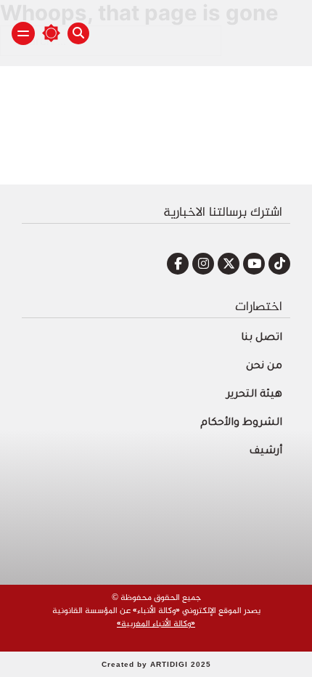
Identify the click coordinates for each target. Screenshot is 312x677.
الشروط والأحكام (241, 423)
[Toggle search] (78, 33)
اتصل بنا (261, 338)
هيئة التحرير (254, 395)
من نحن (264, 367)
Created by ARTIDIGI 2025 (156, 664)
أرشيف (265, 452)
